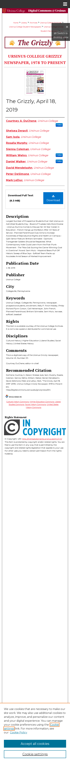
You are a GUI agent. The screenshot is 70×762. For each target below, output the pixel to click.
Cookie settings (35, 754)
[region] (35, 732)
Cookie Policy (18, 732)
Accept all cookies (35, 744)
